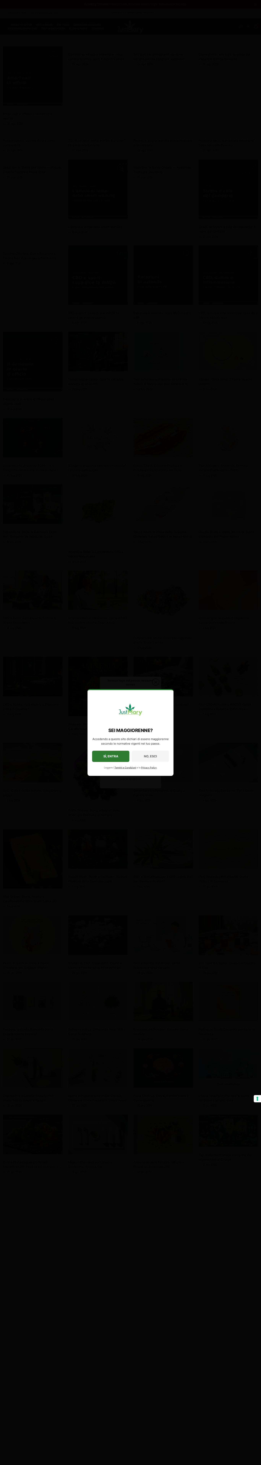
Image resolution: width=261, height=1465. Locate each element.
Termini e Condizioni (125, 767)
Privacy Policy (149, 767)
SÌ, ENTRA (110, 756)
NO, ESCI (150, 756)
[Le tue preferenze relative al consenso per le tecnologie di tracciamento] (257, 1098)
